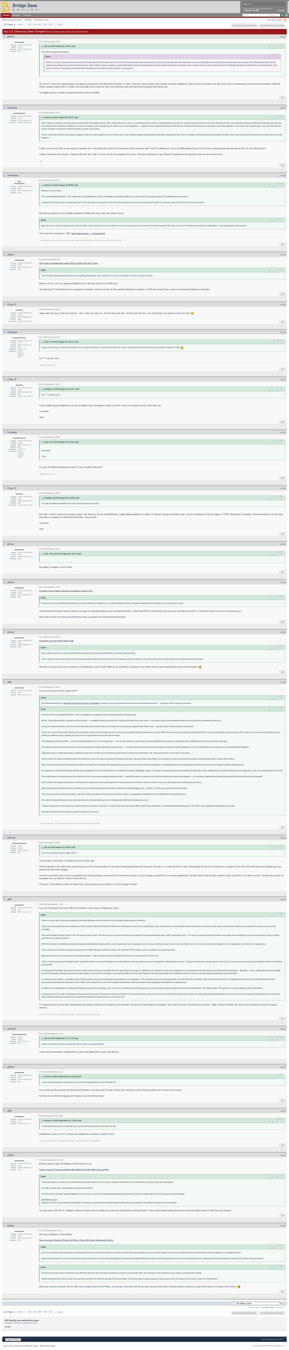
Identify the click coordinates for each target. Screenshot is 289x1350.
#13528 (283, 432)
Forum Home (18, 1346)
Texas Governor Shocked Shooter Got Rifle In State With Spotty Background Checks (76, 1240)
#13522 (283, 108)
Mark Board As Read (47, 1346)
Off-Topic (28, 20)
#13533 (283, 682)
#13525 (283, 305)
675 (29, 24)
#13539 (283, 1155)
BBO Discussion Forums (12, 20)
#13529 (283, 488)
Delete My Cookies (32, 1346)
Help (282, 10)
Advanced (286, 15)
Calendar (27, 15)
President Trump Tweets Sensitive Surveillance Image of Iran (66, 591)
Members (16, 15)
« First (19, 24)
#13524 (283, 255)
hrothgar (12, 332)
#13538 (283, 1111)
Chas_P (11, 304)
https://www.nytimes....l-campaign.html (88, 233)
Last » (60, 24)
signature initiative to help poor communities (81, 703)
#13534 (283, 838)
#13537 (283, 1067)
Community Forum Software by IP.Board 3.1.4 (269, 1346)
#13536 (283, 1029)
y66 (9, 682)
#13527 (283, 380)
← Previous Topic (253, 1307)
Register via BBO (252, 10)
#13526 (283, 332)
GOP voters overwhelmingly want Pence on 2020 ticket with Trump (68, 263)
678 (45, 24)
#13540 (283, 1226)
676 (35, 24)
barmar (11, 837)
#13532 (283, 632)
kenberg (12, 107)
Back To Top (8, 1346)
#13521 (283, 37)
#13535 (283, 899)
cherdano (12, 175)
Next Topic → (281, 1307)
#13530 (283, 544)
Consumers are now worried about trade (56, 641)
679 (50, 24)
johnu (10, 36)
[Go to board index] (20, 7)
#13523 (283, 176)
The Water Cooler (41, 20)
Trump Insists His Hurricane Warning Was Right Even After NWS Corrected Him (74, 1169)
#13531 (283, 582)
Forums (6, 15)
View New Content (274, 20)
